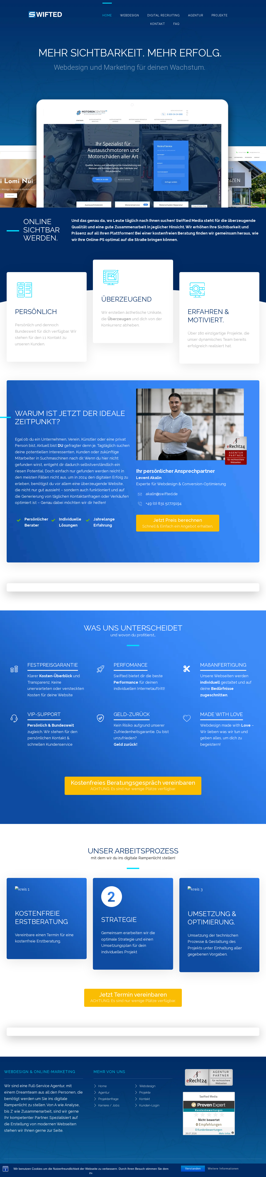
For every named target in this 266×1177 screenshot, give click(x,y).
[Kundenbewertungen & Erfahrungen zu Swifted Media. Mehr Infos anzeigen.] (222, 1113)
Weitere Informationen (223, 1168)
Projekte (144, 1092)
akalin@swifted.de (162, 494)
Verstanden (193, 1168)
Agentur (104, 1092)
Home (102, 1086)
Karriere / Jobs (108, 1105)
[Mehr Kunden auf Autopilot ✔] (45, 14)
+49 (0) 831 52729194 (164, 503)
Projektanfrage (108, 1099)
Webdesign (147, 1086)
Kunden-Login (149, 1105)
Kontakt (144, 1099)
